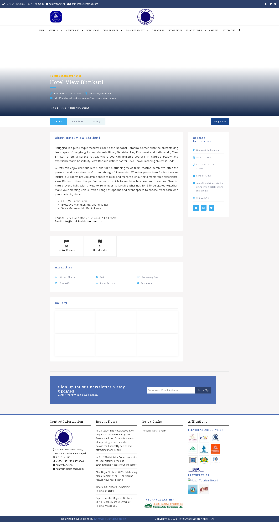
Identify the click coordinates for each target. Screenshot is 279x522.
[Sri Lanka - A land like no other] (193, 437)
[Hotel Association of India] (193, 460)
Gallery (97, 121)
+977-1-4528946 (35, 3)
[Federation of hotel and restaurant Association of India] (204, 460)
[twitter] (271, 4)
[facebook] (266, 4)
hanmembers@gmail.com (84, 3)
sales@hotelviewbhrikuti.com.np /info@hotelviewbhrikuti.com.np (85, 98)
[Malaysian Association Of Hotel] (204, 437)
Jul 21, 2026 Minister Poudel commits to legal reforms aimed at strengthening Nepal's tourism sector (116, 461)
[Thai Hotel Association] (204, 449)
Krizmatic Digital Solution (110, 519)
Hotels (63, 107)
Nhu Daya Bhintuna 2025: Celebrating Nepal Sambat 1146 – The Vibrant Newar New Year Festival (116, 475)
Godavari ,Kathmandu (100, 93)
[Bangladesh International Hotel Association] (196, 469)
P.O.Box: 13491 (203, 175)
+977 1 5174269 (203, 157)
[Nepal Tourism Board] (203, 480)
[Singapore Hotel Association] (193, 449)
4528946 (79, 461)
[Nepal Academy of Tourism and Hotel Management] (204, 489)
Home (53, 107)
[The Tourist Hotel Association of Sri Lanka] (215, 460)
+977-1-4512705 (65, 461)
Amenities (77, 121)
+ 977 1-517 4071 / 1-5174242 (68, 93)
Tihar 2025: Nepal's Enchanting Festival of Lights (113, 488)
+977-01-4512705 (15, 3)
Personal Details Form (154, 430)
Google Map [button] (220, 121)
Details (58, 121)
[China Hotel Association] (215, 449)
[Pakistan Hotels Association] (215, 437)
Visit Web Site (203, 198)
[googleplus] (275, 4)
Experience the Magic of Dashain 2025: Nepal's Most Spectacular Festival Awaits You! (114, 501)
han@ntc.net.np (57, 3)
